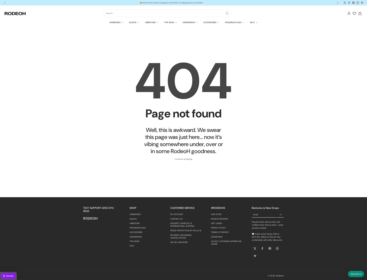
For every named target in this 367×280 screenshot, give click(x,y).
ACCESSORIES (209, 22)
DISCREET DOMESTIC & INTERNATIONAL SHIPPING (182, 224)
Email (255, 214)
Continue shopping (183, 159)
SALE (252, 22)
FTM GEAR (169, 22)
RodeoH (279, 275)
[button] (356, 274)
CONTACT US (176, 218)
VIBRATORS (150, 22)
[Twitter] (345, 2)
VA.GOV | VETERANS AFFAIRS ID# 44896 (226, 242)
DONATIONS (216, 236)
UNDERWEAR (189, 22)
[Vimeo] (362, 2)
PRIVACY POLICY (218, 227)
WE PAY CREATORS (179, 242)
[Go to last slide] (4, 2)
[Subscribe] (280, 215)
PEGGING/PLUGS (233, 22)
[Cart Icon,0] (360, 13)
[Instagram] (358, 2)
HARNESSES (115, 22)
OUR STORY (216, 214)
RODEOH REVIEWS (219, 218)
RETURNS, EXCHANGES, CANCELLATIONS (181, 236)
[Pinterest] (353, 2)
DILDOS (132, 22)
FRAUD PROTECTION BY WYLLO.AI (185, 230)
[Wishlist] (354, 13)
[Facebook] (349, 2)
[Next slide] (337, 2)
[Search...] (227, 13)
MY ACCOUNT (176, 214)
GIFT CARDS (216, 223)
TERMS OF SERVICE (220, 232)
